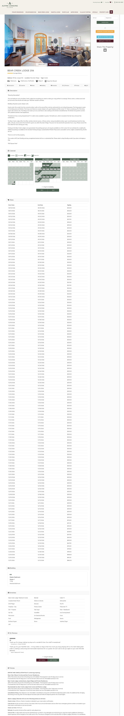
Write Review (53, 660)
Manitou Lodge (55, 12)
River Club (65, 12)
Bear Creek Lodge (43, 12)
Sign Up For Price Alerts (105, 37)
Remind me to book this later (105, 31)
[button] (105, 50)
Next (53, 190)
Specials (95, 12)
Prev (42, 190)
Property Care (104, 12)
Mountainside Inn (30, 12)
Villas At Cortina (85, 12)
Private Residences (17, 12)
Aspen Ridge (74, 12)
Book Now (105, 22)
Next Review (42, 660)
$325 (13, 183)
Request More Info (105, 41)
